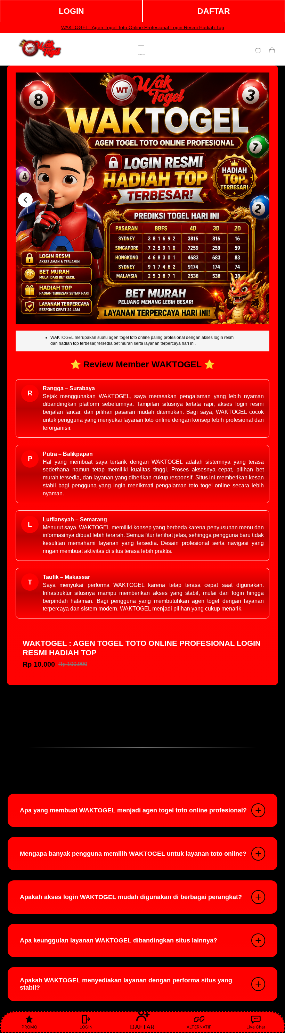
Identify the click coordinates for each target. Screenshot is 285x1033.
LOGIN (71, 11)
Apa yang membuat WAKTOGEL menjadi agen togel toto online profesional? (133, 810)
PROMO (29, 1027)
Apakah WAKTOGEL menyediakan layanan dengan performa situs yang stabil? (126, 984)
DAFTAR (213, 11)
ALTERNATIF (199, 1027)
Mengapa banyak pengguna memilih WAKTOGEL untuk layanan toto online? (133, 853)
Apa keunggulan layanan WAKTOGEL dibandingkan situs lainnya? (118, 940)
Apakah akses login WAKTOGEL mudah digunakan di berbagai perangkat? (131, 897)
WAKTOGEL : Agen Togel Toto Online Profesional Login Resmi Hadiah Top (142, 27)
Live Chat (255, 1027)
